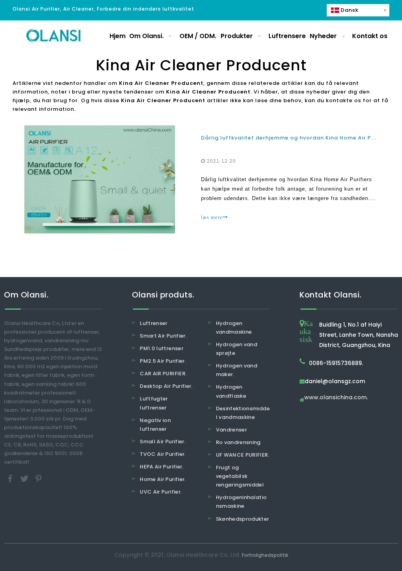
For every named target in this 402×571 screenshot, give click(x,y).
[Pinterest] (38, 478)
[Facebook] (11, 478)
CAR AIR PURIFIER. (163, 373)
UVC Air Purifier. (161, 492)
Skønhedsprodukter (242, 519)
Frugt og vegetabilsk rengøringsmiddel (240, 476)
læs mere (212, 217)
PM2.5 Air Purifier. (163, 361)
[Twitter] (25, 478)
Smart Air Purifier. (163, 336)
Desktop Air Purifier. (166, 386)
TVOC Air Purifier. (163, 454)
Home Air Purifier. (163, 479)
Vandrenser (231, 429)
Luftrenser (154, 323)
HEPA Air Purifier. (161, 466)
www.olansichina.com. (336, 398)
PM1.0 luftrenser (161, 348)
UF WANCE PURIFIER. (242, 455)
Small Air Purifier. (163, 441)
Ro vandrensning (238, 442)
